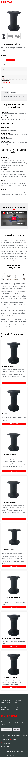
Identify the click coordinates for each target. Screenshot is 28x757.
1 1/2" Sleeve (4, 78)
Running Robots (18, 755)
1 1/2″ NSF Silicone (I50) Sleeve (11, 597)
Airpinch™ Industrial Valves (10, 42)
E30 (6, 87)
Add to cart (10, 60)
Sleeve (12, 87)
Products (6, 5)
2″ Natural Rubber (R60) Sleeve (11, 638)
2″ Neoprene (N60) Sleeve (9, 677)
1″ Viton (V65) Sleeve (8, 549)
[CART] (20, 2)
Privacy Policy (9, 753)
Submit (16, 729)
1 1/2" (4, 87)
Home (2, 5)
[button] (25, 2)
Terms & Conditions (17, 753)
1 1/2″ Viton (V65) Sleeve (9, 454)
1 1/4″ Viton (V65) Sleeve (9, 502)
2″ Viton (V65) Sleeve (8, 366)
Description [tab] (5, 92)
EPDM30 (9, 87)
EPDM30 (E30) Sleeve (6, 82)
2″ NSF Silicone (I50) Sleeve (10, 413)
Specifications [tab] (13, 92)
